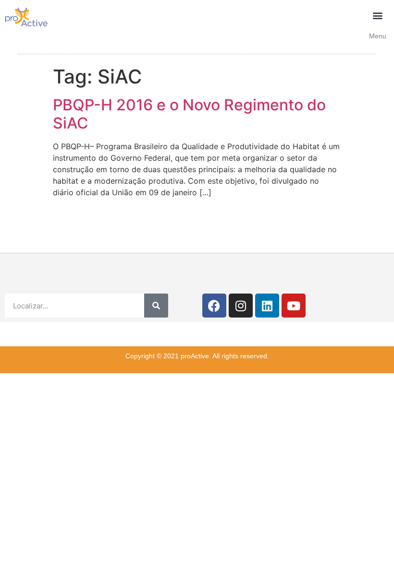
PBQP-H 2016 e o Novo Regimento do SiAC (189, 113)
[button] (378, 15)
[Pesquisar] (156, 306)
